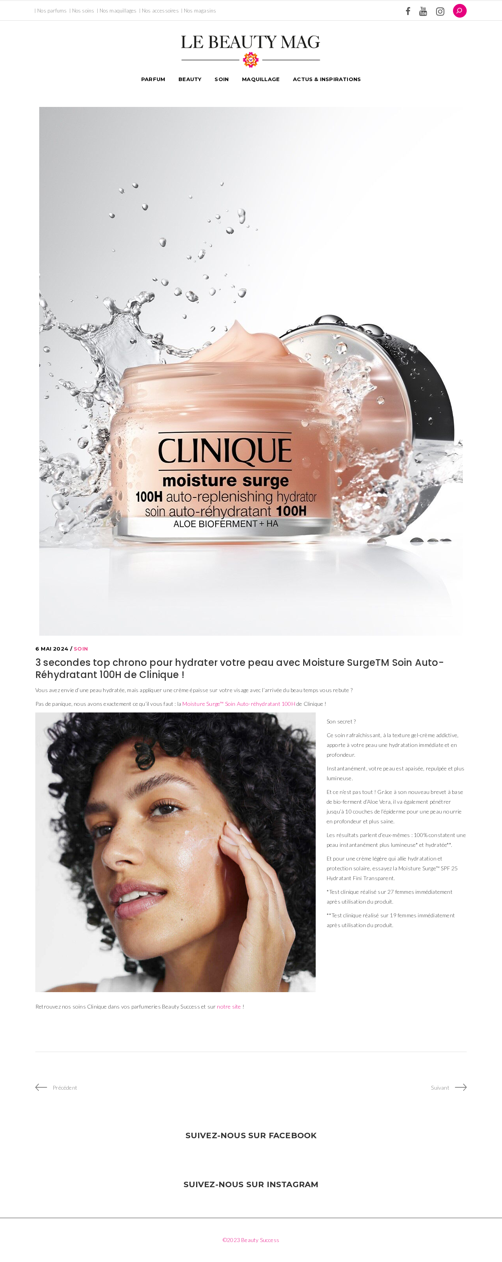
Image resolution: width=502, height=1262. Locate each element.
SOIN (81, 648)
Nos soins (83, 10)
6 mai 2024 (51, 648)
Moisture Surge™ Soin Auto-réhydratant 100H (238, 703)
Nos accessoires (160, 10)
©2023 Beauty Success (251, 1240)
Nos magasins (200, 10)
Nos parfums (52, 10)
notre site (229, 1006)
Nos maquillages (118, 10)
